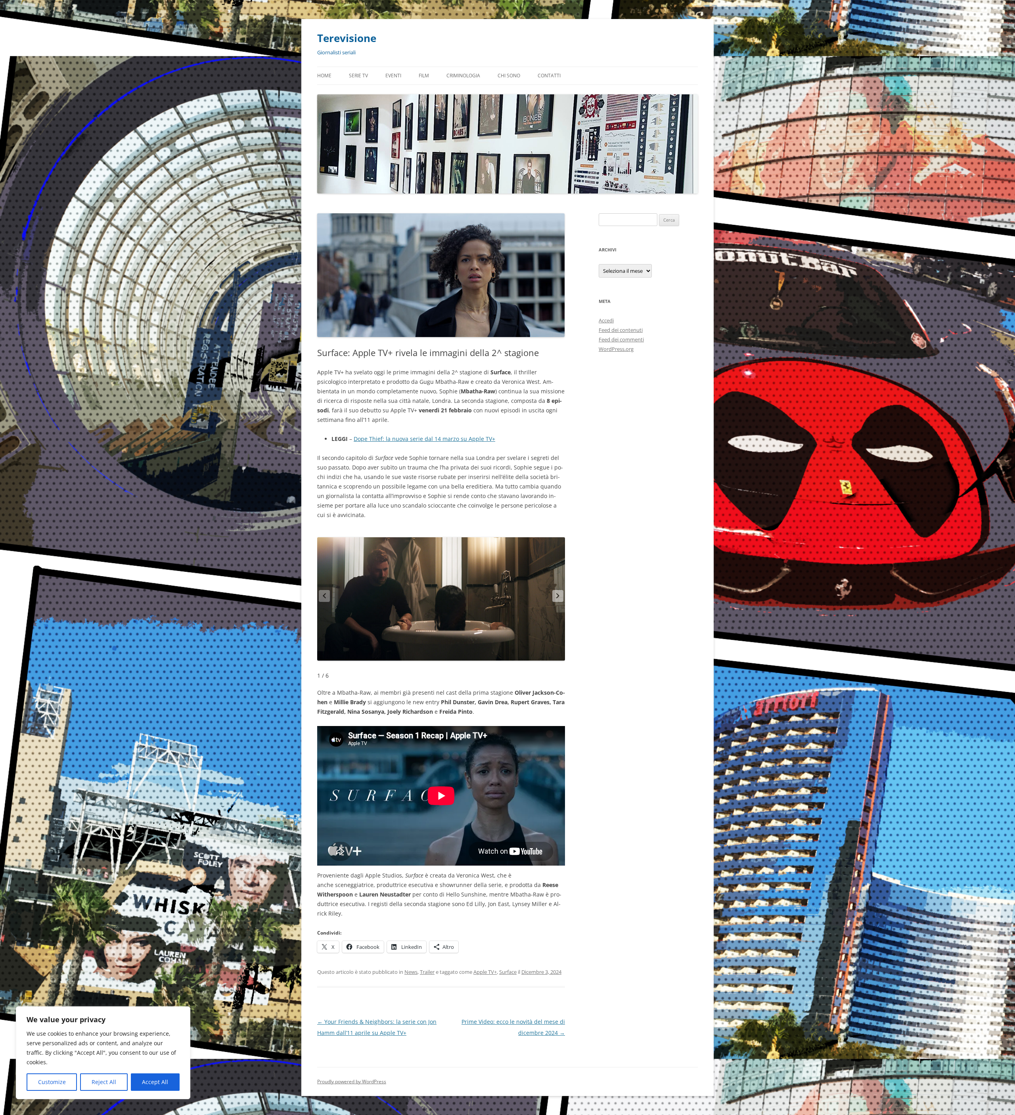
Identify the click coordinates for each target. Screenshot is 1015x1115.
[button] (557, 596)
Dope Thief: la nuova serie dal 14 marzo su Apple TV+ (424, 439)
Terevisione (346, 38)
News (410, 971)
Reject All (104, 1082)
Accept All (155, 1082)
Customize (52, 1082)
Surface (508, 971)
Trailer (427, 971)
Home (324, 75)
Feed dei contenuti (621, 329)
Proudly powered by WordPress (351, 1081)
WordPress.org (616, 349)
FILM (424, 75)
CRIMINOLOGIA (463, 75)
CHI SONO (509, 75)
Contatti (549, 75)
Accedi (606, 320)
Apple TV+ (485, 971)
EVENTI (393, 75)
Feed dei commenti (621, 339)
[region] (103, 1052)
